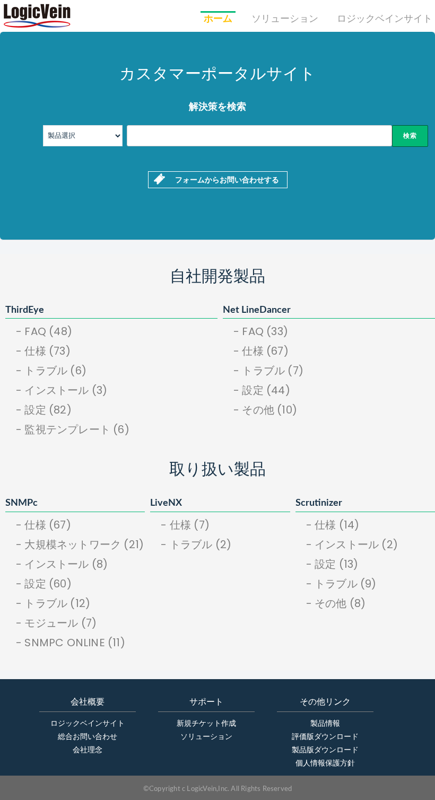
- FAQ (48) (44, 331)
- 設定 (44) (261, 390)
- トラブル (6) (51, 370)
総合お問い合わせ (87, 737)
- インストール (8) (62, 564)
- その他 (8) (336, 603)
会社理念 (87, 750)
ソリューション (284, 19)
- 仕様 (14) (333, 524)
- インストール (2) (352, 544)
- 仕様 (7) (185, 524)
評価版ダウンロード (325, 737)
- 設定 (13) (332, 564)
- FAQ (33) (260, 331)
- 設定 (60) (44, 583)
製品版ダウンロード (325, 750)
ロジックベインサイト (384, 19)
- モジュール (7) (56, 623)
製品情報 (325, 723)
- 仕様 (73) (43, 351)
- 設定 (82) (44, 409)
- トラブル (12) (53, 603)
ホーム (218, 19)
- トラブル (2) (196, 544)
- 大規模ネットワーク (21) (80, 544)
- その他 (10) (265, 409)
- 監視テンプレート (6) (72, 429)
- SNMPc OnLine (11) (70, 642)
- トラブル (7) (268, 370)
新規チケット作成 (206, 723)
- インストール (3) (61, 390)
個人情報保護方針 (325, 763)
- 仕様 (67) (261, 351)
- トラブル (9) (341, 583)
